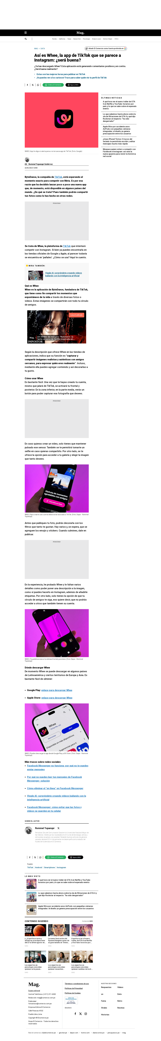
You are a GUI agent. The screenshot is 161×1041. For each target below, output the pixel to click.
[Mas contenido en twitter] (80, 1013)
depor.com (74, 1033)
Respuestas (106, 987)
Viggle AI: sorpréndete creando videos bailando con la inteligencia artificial (63, 274)
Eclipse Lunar (96, 39)
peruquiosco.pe (114, 1033)
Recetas (120, 1008)
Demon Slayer (107, 39)
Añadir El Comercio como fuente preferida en (106, 48)
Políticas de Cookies (73, 993)
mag (124, 1033)
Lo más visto (33, 876)
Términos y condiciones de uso (77, 984)
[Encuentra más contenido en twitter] (32, 84)
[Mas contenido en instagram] (85, 1013)
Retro (119, 1001)
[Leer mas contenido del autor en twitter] (58, 828)
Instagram (61, 867)
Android (38, 867)
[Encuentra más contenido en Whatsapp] (38, 84)
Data (119, 994)
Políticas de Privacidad (74, 988)
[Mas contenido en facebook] (75, 1013)
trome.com (85, 1033)
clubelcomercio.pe (48, 1033)
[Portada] (34, 988)
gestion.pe (63, 1033)
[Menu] (27, 32)
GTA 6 (116, 39)
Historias (105, 1015)
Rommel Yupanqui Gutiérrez (41, 164)
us (102, 994)
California (62, 39)
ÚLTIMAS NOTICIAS (111, 98)
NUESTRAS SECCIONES (108, 983)
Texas (69, 39)
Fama (103, 1001)
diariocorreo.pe (99, 1033)
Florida (54, 39)
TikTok (30, 867)
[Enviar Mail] (26, 164)
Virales (104, 1008)
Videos (120, 987)
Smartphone (49, 867)
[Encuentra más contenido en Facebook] (27, 84)
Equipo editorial (34, 991)
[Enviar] (26, 39)
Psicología (86, 39)
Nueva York (77, 39)
